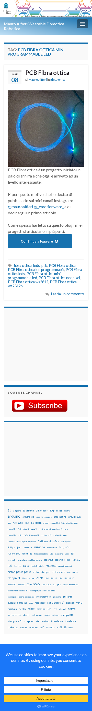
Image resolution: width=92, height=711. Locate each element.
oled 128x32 (51, 578)
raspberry (40, 602)
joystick (11, 560)
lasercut (48, 559)
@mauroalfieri (20, 206)
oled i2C (12, 584)
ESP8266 (39, 547)
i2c (51, 553)
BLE (27, 523)
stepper (29, 621)
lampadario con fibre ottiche (29, 560)
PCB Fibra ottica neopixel (59, 278)
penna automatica (70, 584)
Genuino (27, 553)
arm (9, 523)
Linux (26, 565)
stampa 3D (66, 614)
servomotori (14, 615)
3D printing (56, 510)
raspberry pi (55, 602)
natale (75, 572)
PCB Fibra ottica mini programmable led (34, 275)
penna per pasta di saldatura (42, 590)
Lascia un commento (67, 294)
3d (9, 510)
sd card (62, 609)
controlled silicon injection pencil (23, 535)
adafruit (67, 510)
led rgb (17, 566)
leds (36, 265)
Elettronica (57, 79)
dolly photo (66, 541)
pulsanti (67, 596)
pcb (44, 265)
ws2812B (61, 627)
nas (69, 572)
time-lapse (57, 621)
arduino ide (28, 517)
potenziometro (43, 596)
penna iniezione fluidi (18, 590)
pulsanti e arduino (17, 602)
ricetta (22, 609)
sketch (26, 615)
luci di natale (37, 566)
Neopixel (14, 578)
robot (31, 608)
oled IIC (21, 584)
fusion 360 (14, 553)
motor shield (58, 572)
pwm (31, 603)
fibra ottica (23, 265)
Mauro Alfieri (38, 79)
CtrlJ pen (43, 541)
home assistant (41, 553)
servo (71, 608)
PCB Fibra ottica (47, 72)
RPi (50, 608)
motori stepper (41, 572)
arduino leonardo (44, 517)
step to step (42, 621)
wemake (23, 627)
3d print (17, 510)
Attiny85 (18, 522)
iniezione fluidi (62, 553)
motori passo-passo (19, 571)
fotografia (64, 547)
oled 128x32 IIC (66, 578)
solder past (37, 615)
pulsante (57, 596)
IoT (72, 553)
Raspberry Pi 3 (74, 602)
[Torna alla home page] (46, 8)
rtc (55, 609)
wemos (33, 627)
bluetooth (36, 522)
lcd (68, 559)
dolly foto (54, 541)
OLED (40, 578)
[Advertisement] (40, 344)
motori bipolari (65, 566)
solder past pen (51, 615)
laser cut (59, 559)
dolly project (14, 547)
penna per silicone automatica (21, 596)
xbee (70, 627)
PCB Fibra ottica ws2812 (28, 282)
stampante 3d (15, 621)
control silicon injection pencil (22, 541)
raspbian (12, 609)
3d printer (42, 510)
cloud (46, 523)
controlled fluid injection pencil (22, 529)
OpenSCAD (33, 584)
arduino (14, 516)
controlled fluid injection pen (64, 523)
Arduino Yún (74, 516)
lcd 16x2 (76, 560)
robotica (41, 609)
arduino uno (60, 516)
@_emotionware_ (49, 206)
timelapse (70, 621)
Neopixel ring (28, 578)
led (10, 566)
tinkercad (13, 627)
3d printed (28, 510)
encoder (28, 547)
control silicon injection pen (53, 535)
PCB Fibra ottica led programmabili (36, 269)
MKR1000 (51, 565)
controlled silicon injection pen (53, 529)
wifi (42, 627)
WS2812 (50, 627)
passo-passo (48, 584)
